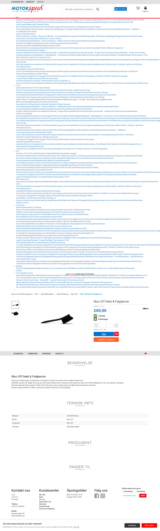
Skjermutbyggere (70, 163)
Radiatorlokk (85, 121)
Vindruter (122, 163)
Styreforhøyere (64, 193)
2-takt (109, 268)
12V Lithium (113, 20)
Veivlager (150, 182)
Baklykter (35, 46)
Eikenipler (54, 99)
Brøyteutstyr (50, 158)
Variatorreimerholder (78, 264)
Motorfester (53, 245)
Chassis (19, 160)
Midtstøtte (78, 29)
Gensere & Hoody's (74, 278)
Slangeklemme (92, 76)
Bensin (18, 156)
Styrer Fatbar (128, 71)
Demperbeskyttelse (27, 130)
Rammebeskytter (98, 29)
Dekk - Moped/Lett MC (41, 36)
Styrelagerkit (111, 71)
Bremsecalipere (47, 95)
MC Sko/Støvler (58, 287)
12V (107, 20)
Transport (52, 39)
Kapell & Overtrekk (44, 20)
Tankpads (114, 76)
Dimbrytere (30, 231)
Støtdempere (119, 174)
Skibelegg (28, 235)
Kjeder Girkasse (70, 224)
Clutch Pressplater (39, 57)
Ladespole (56, 231)
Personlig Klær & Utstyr (24, 273)
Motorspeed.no (26, 294)
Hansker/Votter (22, 280)
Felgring (89, 36)
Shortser (92, 278)
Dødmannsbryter (36, 71)
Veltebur (116, 163)
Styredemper (72, 71)
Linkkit (120, 116)
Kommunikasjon (58, 282)
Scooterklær (61, 285)
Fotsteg (56, 160)
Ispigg (108, 36)
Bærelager (28, 242)
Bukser (30, 278)
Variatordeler (49, 226)
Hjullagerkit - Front (54, 55)
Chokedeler (114, 22)
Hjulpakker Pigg (40, 165)
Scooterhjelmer (78, 282)
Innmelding (128, 491)
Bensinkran (57, 22)
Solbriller (137, 275)
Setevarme (60, 163)
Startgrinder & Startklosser (75, 149)
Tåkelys (109, 48)
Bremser (33, 81)
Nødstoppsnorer (111, 172)
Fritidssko (34, 287)
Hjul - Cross (78, 99)
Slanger (140, 36)
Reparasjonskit (89, 27)
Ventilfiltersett (75, 221)
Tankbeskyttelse (40, 132)
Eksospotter (44, 43)
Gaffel (36, 130)
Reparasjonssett (101, 95)
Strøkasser (99, 158)
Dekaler (19, 34)
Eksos (18, 43)
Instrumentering (44, 172)
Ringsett (92, 245)
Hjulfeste (26, 78)
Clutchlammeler (56, 60)
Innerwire (135, 53)
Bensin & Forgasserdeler (25, 22)
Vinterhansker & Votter (64, 280)
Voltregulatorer (118, 48)
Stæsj (18, 254)
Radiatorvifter (107, 121)
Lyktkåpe (69, 130)
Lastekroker (43, 78)
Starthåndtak (150, 245)
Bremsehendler (39, 53)
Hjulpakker (49, 165)
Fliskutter (46, 191)
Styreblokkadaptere (26, 252)
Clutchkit (37, 60)
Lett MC (68, 268)
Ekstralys (35, 172)
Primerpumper (70, 214)
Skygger (87, 282)
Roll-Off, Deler (119, 275)
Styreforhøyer (90, 71)
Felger (32, 165)
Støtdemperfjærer (76, 55)
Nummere (95, 97)
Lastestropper (53, 78)
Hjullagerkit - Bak (42, 55)
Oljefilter (156, 60)
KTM (36, 69)
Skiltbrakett (121, 29)
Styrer (81, 193)
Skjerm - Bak (130, 29)
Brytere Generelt (36, 170)
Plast (18, 130)
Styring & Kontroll (22, 193)
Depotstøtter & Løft (23, 39)
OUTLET (40, 2)
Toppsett (143, 182)
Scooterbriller (129, 275)
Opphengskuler (97, 174)
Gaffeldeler (70, 116)
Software (41, 69)
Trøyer (46, 278)
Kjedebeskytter (77, 41)
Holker (61, 71)
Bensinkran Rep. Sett (68, 22)
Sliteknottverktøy (92, 261)
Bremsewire (23, 203)
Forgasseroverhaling (64, 92)
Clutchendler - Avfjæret (92, 53)
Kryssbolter (114, 60)
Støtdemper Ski (72, 235)
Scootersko (77, 287)
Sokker (83, 287)
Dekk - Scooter (55, 36)
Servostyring (54, 193)
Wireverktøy (143, 83)
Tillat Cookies (149, 525)
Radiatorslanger (96, 121)
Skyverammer (77, 158)
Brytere (47, 46)
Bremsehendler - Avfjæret (55, 53)
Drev (24, 167)
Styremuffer (74, 193)
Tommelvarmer (112, 193)
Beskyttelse (30, 27)
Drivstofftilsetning (46, 64)
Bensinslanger (92, 22)
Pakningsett (68, 121)
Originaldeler (21, 69)
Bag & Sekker (21, 275)
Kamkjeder (97, 60)
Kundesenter (17, 2)
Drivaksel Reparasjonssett (79, 167)
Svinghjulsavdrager (98, 200)
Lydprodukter (70, 172)
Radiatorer (77, 121)
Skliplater (23, 31)
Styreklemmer (100, 71)
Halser (142, 278)
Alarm (30, 46)
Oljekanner (85, 83)
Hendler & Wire (21, 53)
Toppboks (95, 20)
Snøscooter (20, 205)
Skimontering (45, 235)
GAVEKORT (30, 2)
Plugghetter (32, 76)
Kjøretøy (19, 266)
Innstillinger (132, 525)
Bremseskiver (67, 27)
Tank (23, 34)
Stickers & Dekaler (104, 76)
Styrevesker (88, 193)
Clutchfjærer (29, 60)
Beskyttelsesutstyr (49, 275)
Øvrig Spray (26, 67)
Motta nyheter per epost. (131, 488)
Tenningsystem (22, 76)
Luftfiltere (44, 214)
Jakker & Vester (38, 278)
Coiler (23, 48)
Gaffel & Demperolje (82, 64)
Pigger (119, 36)
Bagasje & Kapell (22, 20)
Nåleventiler (32, 24)
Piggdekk (113, 36)
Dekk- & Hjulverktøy (43, 81)
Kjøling (52, 182)
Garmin (22, 238)
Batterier (102, 20)
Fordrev (69, 41)
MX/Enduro (68, 287)
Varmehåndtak (28, 74)
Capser (64, 278)
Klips (108, 60)
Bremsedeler (21, 27)
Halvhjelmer (39, 282)
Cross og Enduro (53, 268)
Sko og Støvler (21, 287)
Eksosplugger (35, 43)
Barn (32, 268)
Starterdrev (129, 182)
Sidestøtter (44, 39)
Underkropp (144, 287)
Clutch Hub (28, 57)
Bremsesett (68, 95)
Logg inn (145, 11)
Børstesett (54, 46)
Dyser (120, 22)
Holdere (36, 50)
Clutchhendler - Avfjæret (102, 111)
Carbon (33, 29)
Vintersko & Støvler (109, 287)
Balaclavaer (135, 278)
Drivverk (19, 41)
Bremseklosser (56, 27)
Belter (60, 153)
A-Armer (68, 174)
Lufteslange (76, 92)
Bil (133, 268)
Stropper (83, 196)
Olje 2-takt (118, 64)
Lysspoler (88, 172)
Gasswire (112, 53)
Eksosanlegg (25, 43)
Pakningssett (88, 182)
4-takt (113, 268)
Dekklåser (64, 36)
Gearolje (93, 64)
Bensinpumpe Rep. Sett (72, 156)
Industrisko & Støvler (45, 287)
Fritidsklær (53, 278)
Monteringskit (56, 20)
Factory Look (68, 76)
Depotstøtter (35, 39)
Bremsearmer (31, 217)
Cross (18, 85)
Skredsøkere (95, 285)
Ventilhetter (126, 36)
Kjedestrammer (81, 224)
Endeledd (75, 174)
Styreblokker (38, 252)
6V (118, 20)
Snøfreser (91, 158)
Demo (96, 268)
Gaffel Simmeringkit (58, 116)
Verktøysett (134, 83)
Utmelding (141, 491)
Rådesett (115, 121)
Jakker (83, 278)
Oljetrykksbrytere (33, 121)
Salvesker (65, 20)
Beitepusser (39, 191)
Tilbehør (141, 20)
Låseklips (149, 60)
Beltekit (55, 153)
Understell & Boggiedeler (25, 257)
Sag (89, 200)
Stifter (70, 48)
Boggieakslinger (49, 257)
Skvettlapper (81, 163)
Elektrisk (19, 170)
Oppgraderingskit (45, 121)
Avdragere (26, 81)
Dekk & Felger (21, 36)
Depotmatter (40, 144)
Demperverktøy (30, 144)
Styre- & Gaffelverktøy (113, 83)
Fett (54, 64)
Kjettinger (57, 165)
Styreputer (120, 71)
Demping (23, 109)
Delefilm (19, 271)
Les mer (76, 527)
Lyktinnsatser (80, 172)
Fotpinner (53, 29)
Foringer (82, 174)
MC (17, 17)
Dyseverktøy (60, 81)
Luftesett (97, 144)
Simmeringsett (124, 121)
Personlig (23, 254)
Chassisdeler (21, 29)
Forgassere (23, 24)
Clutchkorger (45, 60)
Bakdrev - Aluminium (42, 41)
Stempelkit (134, 121)
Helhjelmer (48, 282)
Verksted (14, 497)
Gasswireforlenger (75, 249)
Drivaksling (29, 167)
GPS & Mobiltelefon (23, 50)
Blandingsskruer (104, 22)
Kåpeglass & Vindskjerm (65, 29)
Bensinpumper (81, 22)
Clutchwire (105, 53)
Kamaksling (79, 60)
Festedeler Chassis (43, 29)
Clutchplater (66, 60)
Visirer (98, 282)
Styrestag (26, 174)
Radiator (99, 130)
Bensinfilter (38, 22)
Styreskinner (54, 235)
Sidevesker (79, 20)
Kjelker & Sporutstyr (74, 238)
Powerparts (30, 69)
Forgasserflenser (34, 214)
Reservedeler (42, 137)
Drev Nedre (48, 224)
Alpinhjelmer (26, 282)
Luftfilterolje (108, 125)
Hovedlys (42, 130)
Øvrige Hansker (78, 280)
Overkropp (136, 287)
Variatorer (57, 226)
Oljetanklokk (68, 245)
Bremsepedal (70, 53)
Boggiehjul (68, 257)
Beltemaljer (26, 224)
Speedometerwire (31, 226)
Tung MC (86, 268)
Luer (87, 278)
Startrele (136, 172)
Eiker (78, 36)
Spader (103, 285)
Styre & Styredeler (23, 71)
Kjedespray (100, 64)
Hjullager (78, 116)
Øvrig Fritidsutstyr (109, 278)
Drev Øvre (55, 224)
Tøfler (99, 287)
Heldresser (35, 285)
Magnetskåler (67, 83)
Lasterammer (39, 163)
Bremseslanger (78, 27)
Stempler (152, 121)
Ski (23, 235)
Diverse (60, 76)
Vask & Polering (125, 247)
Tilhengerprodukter (136, 254)
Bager (28, 275)
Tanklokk (39, 24)
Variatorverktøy (110, 200)
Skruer (83, 76)
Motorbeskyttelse (78, 130)
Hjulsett (50, 238)
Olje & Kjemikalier (22, 64)
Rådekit (98, 245)
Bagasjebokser (40, 160)
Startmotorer (57, 48)
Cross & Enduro (21, 278)
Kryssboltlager (123, 60)
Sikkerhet (87, 285)
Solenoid (48, 48)
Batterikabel (123, 20)
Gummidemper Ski (61, 233)
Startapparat (115, 245)
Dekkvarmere (46, 99)
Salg (13, 495)
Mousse (106, 99)
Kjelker (84, 238)
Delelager (15, 499)
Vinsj (128, 163)
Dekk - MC (29, 36)
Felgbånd (83, 36)
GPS (32, 50)
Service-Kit (133, 64)
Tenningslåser (95, 48)
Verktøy (19, 81)
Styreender (81, 71)
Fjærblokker (80, 257)
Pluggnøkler (101, 83)
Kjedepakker (95, 41)
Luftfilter (142, 60)
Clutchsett (121, 118)
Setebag (72, 20)
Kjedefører (87, 41)
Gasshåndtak (56, 249)
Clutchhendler (88, 111)
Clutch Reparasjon (64, 118)
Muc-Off (74, 294)
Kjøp (104, 334)
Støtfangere (94, 163)
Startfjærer (141, 245)
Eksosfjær (40, 109)
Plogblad (68, 158)
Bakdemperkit (30, 55)
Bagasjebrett (33, 20)
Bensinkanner (48, 22)
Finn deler (122, 9)
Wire (114, 95)
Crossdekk (30, 99)
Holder (61, 160)
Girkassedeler (53, 167)
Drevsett (63, 41)
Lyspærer (139, 55)
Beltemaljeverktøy (28, 261)
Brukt (36, 268)
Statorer (65, 48)
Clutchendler (79, 53)
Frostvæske (70, 64)
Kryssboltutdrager (55, 83)
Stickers (40, 102)
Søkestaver (110, 285)
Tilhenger (55, 196)
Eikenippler (72, 36)
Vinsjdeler (133, 163)
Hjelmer (19, 282)
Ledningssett (36, 48)
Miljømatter (77, 76)
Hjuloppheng (20, 55)
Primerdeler (60, 214)
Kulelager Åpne (130, 55)
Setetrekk (113, 29)
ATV (17, 151)
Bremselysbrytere (57, 228)
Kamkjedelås (88, 60)
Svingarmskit (135, 116)
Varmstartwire (96, 92)
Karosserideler (28, 163)
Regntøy (47, 285)
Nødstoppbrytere (98, 172)
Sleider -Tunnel (113, 257)
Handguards (54, 71)
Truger (95, 287)
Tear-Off (144, 275)
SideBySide (26, 268)
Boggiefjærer (60, 257)
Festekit (52, 43)
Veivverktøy (126, 83)
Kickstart (149, 118)
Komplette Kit (30, 34)
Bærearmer (34, 174)
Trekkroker (109, 163)
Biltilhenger (84, 254)
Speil (29, 31)
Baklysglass (46, 228)
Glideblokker (89, 257)
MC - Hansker (51, 280)
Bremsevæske (34, 64)
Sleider (105, 257)
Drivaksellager (104, 55)
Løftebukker (44, 104)
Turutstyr (33, 254)
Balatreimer (38, 257)
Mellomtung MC (77, 268)
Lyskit (43, 48)
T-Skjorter (99, 278)
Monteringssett (52, 137)
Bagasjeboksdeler (28, 160)
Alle (93, 55)
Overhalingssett (58, 121)
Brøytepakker (60, 158)
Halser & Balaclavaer (123, 278)
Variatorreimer (63, 167)
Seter (107, 29)
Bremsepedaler (30, 118)
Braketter (37, 27)
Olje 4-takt (125, 64)
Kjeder (102, 41)
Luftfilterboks (61, 130)
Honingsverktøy (33, 83)
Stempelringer (143, 121)
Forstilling (19, 174)
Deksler (127, 118)
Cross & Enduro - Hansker (37, 280)
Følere (73, 60)
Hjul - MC (95, 36)
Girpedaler (134, 118)
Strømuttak (86, 48)
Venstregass (134, 193)
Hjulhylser (102, 36)
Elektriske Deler (22, 46)
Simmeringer (120, 182)
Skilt (28, 254)
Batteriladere (133, 20)
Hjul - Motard (87, 99)
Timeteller (38, 74)
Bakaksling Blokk (28, 41)
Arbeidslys (26, 170)
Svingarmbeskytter (27, 132)
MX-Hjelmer (68, 282)
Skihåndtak (36, 235)
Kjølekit (103, 60)
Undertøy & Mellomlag (124, 287)
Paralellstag (83, 233)
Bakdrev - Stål (55, 41)
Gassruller (46, 71)
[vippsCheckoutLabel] (106, 339)
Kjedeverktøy (44, 83)
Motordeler (20, 57)
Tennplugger (41, 76)
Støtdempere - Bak (126, 257)
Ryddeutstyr (30, 191)
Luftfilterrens (109, 64)
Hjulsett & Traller (42, 238)
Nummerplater (90, 130)
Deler (62, 106)
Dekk (28, 165)
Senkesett (65, 55)
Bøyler (28, 29)
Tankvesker (87, 20)
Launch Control (112, 116)
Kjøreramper (87, 55)
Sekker (33, 275)
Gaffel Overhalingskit (43, 116)
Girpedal (119, 53)
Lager (97, 55)
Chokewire (79, 111)
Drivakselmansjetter (40, 167)
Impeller (41, 182)
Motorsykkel (42, 268)
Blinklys (42, 46)
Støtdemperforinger (28, 259)
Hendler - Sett (127, 53)
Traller (64, 238)
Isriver (96, 257)
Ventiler (24, 62)
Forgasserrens (61, 64)
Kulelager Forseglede (117, 55)
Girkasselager (81, 106)
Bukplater (49, 160)
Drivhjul (61, 224)
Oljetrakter (93, 83)
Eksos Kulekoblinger (39, 242)
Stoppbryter (77, 48)
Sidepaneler (106, 130)
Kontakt (53, 172)
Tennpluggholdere (64, 264)
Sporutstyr (90, 238)
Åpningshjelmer (107, 282)
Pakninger (91, 224)
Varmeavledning (72, 43)
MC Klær (19, 285)
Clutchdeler (39, 224)
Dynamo (29, 48)
